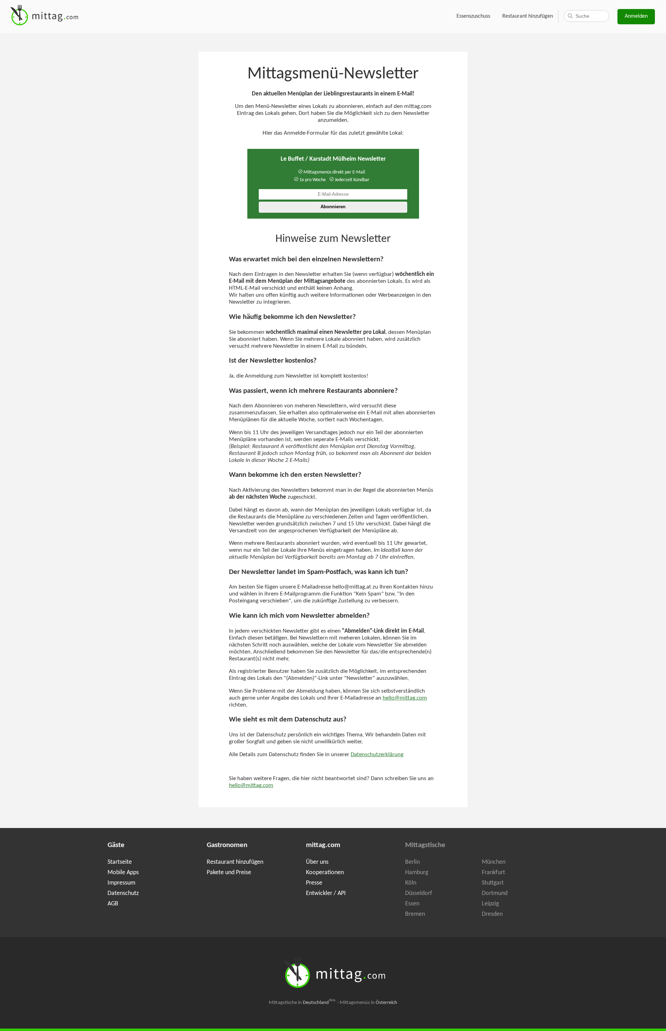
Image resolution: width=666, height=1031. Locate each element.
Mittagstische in (302, 1002)
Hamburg (416, 873)
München (493, 862)
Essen (412, 904)
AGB (113, 904)
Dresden (492, 914)
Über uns (317, 862)
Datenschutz (123, 893)
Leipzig (490, 904)
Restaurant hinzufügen (527, 16)
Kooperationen (325, 873)
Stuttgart (493, 883)
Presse (314, 883)
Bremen (415, 914)
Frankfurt (493, 873)
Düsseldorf (418, 893)
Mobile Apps (123, 873)
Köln (410, 883)
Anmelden (636, 16)
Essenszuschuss (473, 16)
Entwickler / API (326, 893)
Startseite (120, 862)
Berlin (412, 862)
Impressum (121, 883)
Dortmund (494, 893)
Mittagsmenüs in (368, 1002)
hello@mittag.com (405, 698)
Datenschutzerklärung (377, 755)
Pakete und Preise (229, 873)
